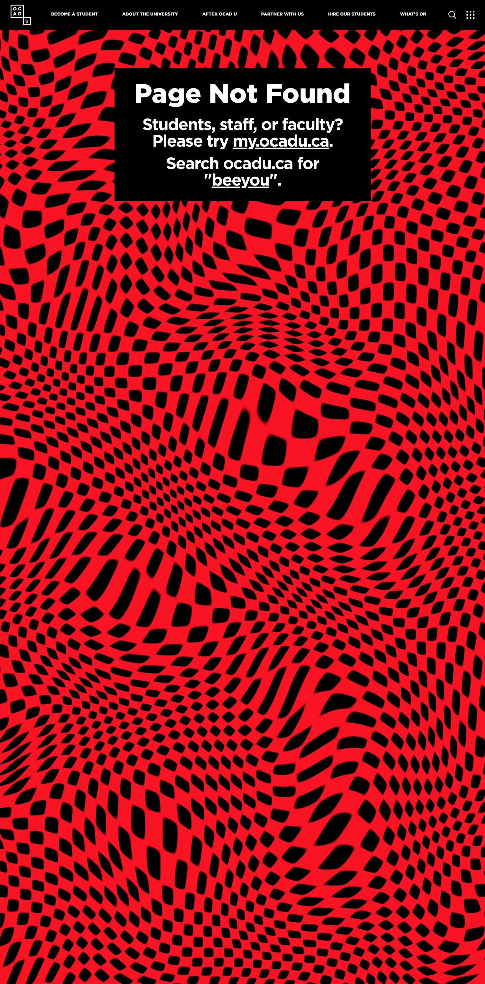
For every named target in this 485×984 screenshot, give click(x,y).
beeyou (241, 179)
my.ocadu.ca (281, 140)
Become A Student (74, 14)
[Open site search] (452, 15)
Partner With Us (282, 14)
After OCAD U (219, 14)
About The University (150, 14)
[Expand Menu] (470, 15)
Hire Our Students (352, 14)
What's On (413, 14)
